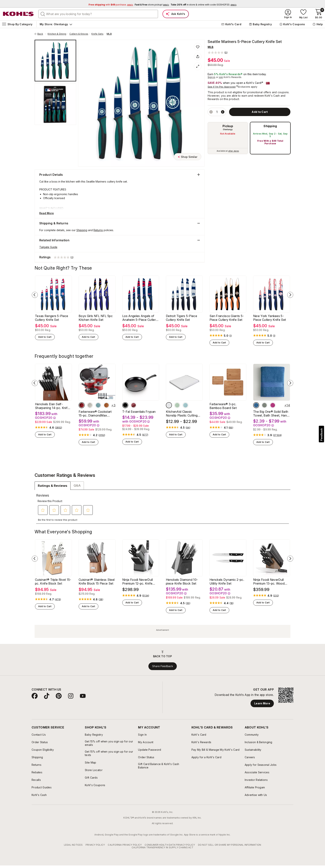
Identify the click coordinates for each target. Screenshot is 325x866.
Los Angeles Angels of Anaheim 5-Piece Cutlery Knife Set (139, 318)
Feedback (321, 434)
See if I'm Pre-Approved (222, 86)
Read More (46, 213)
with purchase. (111, 4)
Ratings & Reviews (52, 486)
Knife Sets (97, 34)
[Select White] (169, 405)
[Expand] (197, 66)
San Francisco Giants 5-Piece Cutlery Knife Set (227, 318)
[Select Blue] (185, 405)
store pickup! (152, 4)
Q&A (77, 485)
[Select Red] (82, 405)
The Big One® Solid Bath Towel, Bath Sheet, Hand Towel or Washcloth (271, 413)
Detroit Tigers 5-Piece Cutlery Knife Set (181, 318)
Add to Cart (45, 337)
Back (41, 34)
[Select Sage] (264, 405)
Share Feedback (162, 666)
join (221, 77)
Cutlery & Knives (78, 34)
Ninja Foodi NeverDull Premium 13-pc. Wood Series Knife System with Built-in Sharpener (271, 581)
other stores (233, 151)
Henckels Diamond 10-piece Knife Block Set (182, 581)
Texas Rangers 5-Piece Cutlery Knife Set (51, 318)
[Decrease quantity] (211, 112)
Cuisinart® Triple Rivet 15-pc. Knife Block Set (53, 581)
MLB (109, 34)
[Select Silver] (90, 405)
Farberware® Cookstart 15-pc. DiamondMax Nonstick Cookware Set (95, 413)
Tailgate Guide (48, 247)
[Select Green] (177, 405)
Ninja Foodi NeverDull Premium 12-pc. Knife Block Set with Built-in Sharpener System (137, 581)
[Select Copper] (106, 405)
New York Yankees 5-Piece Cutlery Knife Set (269, 318)
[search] (43, 13)
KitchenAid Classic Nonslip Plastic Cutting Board (181, 413)
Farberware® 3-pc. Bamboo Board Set (223, 406)
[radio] (228, 138)
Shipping (270, 126)
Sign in (211, 77)
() (230, 336)
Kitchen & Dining (57, 34)
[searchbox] (98, 14)
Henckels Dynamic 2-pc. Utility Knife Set (227, 581)
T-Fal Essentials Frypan (139, 412)
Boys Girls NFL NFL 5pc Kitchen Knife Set (96, 318)
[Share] (197, 56)
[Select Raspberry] (273, 405)
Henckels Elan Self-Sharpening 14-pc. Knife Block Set (52, 406)
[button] (218, 52)
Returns (98, 230)
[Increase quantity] (222, 112)
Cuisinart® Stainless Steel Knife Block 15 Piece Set (97, 581)
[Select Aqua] (98, 405)
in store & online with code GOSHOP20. (203, 4)
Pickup (227, 126)
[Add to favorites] (197, 46)
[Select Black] (125, 405)
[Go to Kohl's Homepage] (18, 14)
